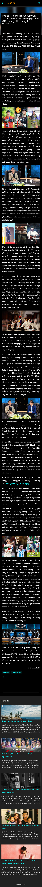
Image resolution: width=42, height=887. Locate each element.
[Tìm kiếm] (39, 3)
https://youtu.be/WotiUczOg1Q (17, 484)
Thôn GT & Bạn (16, 672)
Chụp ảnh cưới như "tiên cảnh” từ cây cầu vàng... (16, 721)
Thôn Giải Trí (10, 3)
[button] (3, 27)
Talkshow (6, 672)
